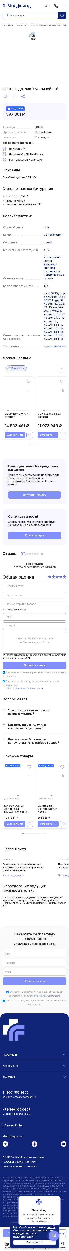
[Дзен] (34, 1144)
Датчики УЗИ (11, 798)
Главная (7, 1248)
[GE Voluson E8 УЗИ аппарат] (53, 395)
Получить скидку (34, 494)
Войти (46, 6)
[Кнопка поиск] (62, 15)
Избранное (5, 96)
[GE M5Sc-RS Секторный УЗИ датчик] (53, 780)
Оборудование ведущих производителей (24, 888)
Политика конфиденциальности (20, 1162)
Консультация (34, 535)
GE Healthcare (43, 132)
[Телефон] (56, 6)
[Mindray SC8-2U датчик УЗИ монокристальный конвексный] (19, 780)
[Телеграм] (5, 1144)
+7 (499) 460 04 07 (16, 1109)
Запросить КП (15, 435)
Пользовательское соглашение (20, 1166)
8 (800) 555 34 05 (15, 1092)
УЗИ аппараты (16, 368)
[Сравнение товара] (29, 390)
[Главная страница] (17, 6)
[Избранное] (29, 382)
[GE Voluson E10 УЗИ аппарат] (19, 395)
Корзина (62, 1248)
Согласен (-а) (34, 1242)
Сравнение (14, 96)
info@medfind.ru (13, 1125)
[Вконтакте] (63, 1144)
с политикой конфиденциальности (24, 688)
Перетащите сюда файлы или (34, 640)
